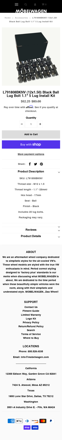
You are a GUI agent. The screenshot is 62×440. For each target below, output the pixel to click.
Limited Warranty (31, 315)
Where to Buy (31, 338)
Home (8, 18)
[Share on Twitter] (35, 164)
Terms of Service (31, 334)
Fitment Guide (31, 311)
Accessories (21, 18)
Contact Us (31, 307)
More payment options (31, 154)
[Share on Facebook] (29, 164)
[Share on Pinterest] (41, 164)
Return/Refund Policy (31, 326)
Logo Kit (31, 319)
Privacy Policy (31, 322)
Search (31, 330)
